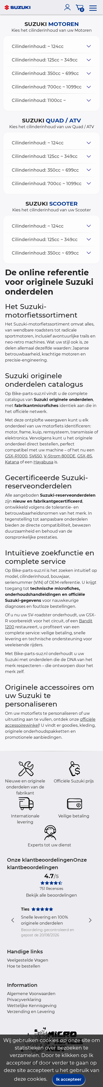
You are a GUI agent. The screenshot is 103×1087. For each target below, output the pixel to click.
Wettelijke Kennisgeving (31, 1005)
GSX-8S (84, 456)
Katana (12, 462)
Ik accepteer (69, 1079)
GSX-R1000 (16, 456)
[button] (51, 46)
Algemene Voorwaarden (31, 993)
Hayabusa (43, 462)
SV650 (35, 456)
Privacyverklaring (24, 999)
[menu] (93, 7)
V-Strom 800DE (60, 456)
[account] (68, 7)
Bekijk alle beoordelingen (51, 895)
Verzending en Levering (31, 1011)
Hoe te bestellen (23, 966)
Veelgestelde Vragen (27, 960)
